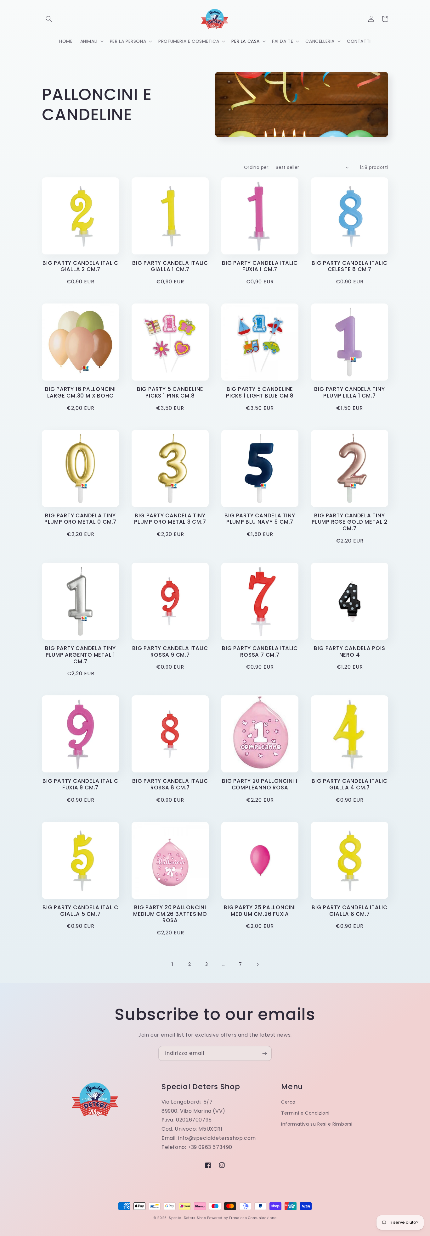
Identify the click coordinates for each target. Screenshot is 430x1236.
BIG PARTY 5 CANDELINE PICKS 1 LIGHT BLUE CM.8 (260, 392)
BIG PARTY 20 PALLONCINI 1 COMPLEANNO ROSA (260, 784)
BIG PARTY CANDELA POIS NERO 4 (349, 651)
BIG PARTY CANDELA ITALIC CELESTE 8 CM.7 (350, 266)
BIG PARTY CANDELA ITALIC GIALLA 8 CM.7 (350, 910)
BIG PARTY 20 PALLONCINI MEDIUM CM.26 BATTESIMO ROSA (170, 914)
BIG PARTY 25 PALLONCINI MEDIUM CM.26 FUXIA (260, 910)
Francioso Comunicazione (252, 1218)
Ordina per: (256, 167)
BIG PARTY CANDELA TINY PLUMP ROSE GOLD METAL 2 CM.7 (350, 522)
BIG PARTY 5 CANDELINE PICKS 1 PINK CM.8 (170, 392)
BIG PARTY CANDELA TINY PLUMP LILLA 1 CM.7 (349, 392)
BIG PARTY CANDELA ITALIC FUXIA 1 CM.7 (260, 266)
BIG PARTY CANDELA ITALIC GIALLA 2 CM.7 (80, 266)
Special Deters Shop (187, 1218)
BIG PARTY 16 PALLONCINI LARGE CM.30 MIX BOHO (80, 392)
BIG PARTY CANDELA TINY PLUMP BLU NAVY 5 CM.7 (259, 519)
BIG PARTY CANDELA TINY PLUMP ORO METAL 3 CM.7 (170, 519)
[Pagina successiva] (257, 965)
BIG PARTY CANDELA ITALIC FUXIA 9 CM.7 (80, 784)
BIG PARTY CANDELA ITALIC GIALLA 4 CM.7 (350, 784)
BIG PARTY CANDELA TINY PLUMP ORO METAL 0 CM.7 (80, 519)
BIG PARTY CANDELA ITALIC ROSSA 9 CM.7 (170, 651)
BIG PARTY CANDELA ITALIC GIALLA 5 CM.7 (80, 910)
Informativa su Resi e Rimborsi (317, 1124)
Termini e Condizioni (305, 1113)
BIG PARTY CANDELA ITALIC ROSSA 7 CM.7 (260, 651)
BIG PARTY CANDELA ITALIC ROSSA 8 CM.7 (170, 784)
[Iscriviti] (264, 1053)
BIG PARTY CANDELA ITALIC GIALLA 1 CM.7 (170, 266)
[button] (49, 19)
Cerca (288, 1102)
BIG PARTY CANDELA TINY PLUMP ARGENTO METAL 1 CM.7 (80, 655)
